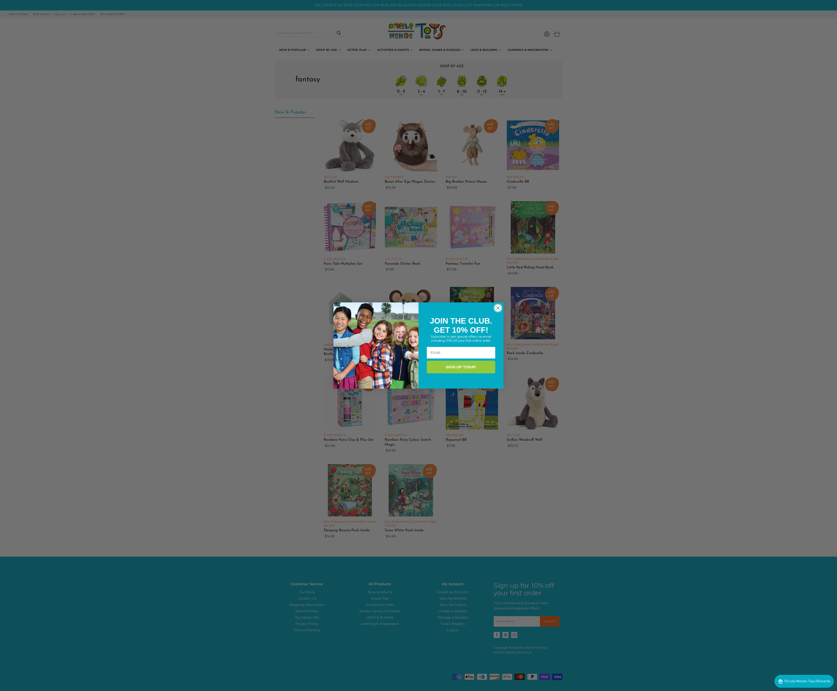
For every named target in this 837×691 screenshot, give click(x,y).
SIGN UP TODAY (461, 367)
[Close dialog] (498, 308)
